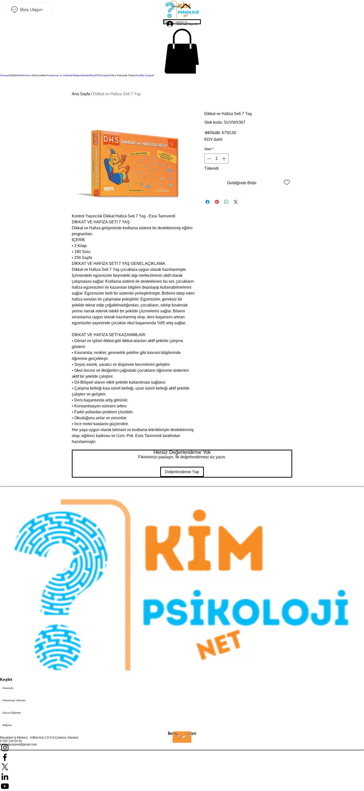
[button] (182, 51)
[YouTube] (182, 786)
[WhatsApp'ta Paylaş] (226, 202)
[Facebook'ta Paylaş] (207, 202)
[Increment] (224, 158)
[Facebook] (182, 757)
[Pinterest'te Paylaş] (217, 202)
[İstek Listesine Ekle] (286, 182)
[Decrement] (208, 158)
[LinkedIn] (182, 776)
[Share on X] (236, 202)
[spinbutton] (216, 158)
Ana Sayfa (81, 94)
